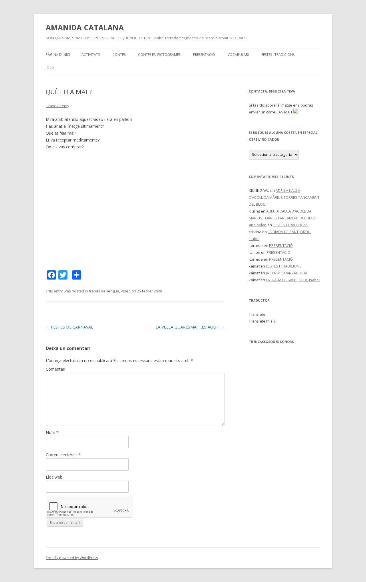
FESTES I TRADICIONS (278, 54)
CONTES (119, 54)
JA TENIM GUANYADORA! (286, 273)
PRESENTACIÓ (204, 54)
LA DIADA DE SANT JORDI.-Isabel (293, 279)
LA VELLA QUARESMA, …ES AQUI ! (190, 327)
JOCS (49, 67)
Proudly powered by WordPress (72, 557)
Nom (52, 432)
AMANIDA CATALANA (85, 27)
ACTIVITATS (90, 54)
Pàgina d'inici (58, 54)
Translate (257, 314)
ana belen (257, 224)
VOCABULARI (238, 54)
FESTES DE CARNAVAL (69, 327)
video (126, 291)
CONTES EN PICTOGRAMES (159, 54)
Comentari (55, 369)
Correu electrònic (63, 454)
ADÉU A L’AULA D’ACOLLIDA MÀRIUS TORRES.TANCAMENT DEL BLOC (284, 197)
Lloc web (54, 477)
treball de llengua (104, 291)
